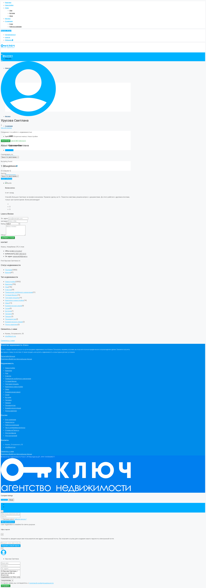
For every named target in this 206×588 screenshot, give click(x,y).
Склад (7, 308)
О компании (9, 21)
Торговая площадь (12, 298)
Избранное (9, 40)
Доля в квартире (11, 324)
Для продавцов (10, 433)
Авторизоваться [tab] (11, 504)
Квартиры (8, 2)
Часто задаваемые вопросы (15, 427)
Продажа (8, 270)
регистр (7, 37)
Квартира (8, 284)
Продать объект (6, 31)
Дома (7, 8)
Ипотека (7, 18)
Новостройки (9, 5)
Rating (3, 224)
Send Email (5, 141)
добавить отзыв (8, 238)
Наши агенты (9, 422)
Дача (11, 16)
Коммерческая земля (13, 306)
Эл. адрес (4, 218)
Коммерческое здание (14, 322)
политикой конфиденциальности (41, 583)
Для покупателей (11, 436)
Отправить (5, 586)
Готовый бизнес (11, 295)
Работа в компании (15, 26)
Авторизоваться (10, 34)
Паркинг (8, 316)
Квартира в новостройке (14, 300)
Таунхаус (8, 314)
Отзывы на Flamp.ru (12, 430)
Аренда (8, 272)
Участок (8, 290)
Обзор (3, 235)
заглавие (4, 221)
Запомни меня (8, 519)
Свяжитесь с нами (8, 341)
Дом (10, 10)
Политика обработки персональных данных (16, 359)
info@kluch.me (10, 336)
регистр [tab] (8, 507)
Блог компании (10, 419)
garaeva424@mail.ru (20, 256)
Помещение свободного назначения (19, 292)
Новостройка (10, 282)
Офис (7, 303)
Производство (10, 319)
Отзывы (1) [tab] (9, 150)
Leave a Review (6, 179)
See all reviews (6, 128)
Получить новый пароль (11, 546)
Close (11, 500)
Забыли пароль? (20, 519)
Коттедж (12, 13)
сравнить (4, 500)
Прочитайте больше (8, 356)
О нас (11, 24)
